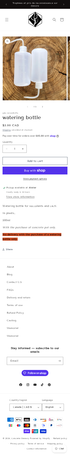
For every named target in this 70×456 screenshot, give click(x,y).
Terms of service (36, 443)
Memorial (13, 328)
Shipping (7, 130)
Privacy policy (17, 443)
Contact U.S (14, 282)
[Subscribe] (59, 361)
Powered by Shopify (40, 438)
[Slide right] (42, 106)
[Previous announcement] (6, 4)
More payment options (35, 178)
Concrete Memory (20, 438)
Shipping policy (55, 443)
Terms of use (15, 305)
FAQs (10, 290)
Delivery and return (18, 297)
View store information (20, 196)
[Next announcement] (63, 4)
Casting (11, 320)
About (10, 266)
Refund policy (60, 438)
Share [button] (9, 249)
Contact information (37, 449)
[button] (7, 19)
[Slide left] (27, 106)
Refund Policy (15, 312)
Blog (9, 274)
